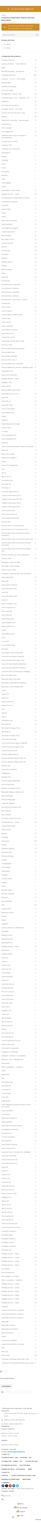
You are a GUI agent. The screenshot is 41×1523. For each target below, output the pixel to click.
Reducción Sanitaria (9, 220)
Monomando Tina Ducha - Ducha (14, 299)
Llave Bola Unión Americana (12, 653)
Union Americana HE (9, 750)
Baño (3, 68)
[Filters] (2, 1499)
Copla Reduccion (7, 634)
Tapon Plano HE (7, 702)
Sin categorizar (7, 132)
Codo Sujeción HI (8, 626)
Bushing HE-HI (7, 943)
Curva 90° (5, 641)
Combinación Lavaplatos (10, 284)
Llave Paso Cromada (9, 330)
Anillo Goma (6, 386)
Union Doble (6, 1093)
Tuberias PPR (6, 145)
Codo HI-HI (5, 1178)
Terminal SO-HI (7, 1037)
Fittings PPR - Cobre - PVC (11, 94)
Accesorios (5, 281)
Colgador (4, 924)
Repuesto (5, 1321)
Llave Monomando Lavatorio (12, 1318)
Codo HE (4, 592)
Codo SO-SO (6, 969)
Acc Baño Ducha (7, 239)
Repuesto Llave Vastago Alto (12, 687)
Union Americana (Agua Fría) (12, 747)
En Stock (7, 48)
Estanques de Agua (8, 86)
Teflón (3, 1029)
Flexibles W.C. (6, 1250)
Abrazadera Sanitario (9, 202)
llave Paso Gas (6, 1003)
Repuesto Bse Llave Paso (10, 679)
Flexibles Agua (7, 1235)
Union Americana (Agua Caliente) (14, 743)
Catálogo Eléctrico (8, 75)
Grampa (4, 443)
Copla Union (6, 428)
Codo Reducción (7, 413)
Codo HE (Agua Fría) (9, 596)
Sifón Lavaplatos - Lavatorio (12, 1067)
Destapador (5, 773)
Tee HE (4, 713)
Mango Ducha (6, 935)
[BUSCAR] (37, 35)
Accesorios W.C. (7, 243)
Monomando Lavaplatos (10, 292)
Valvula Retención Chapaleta (12, 364)
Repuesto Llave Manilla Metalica (13, 683)
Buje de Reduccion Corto (10, 390)
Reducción (5, 1074)
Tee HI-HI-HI (6, 476)
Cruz (3, 637)
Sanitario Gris (6, 852)
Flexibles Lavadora (8, 1246)
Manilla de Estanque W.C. (11, 788)
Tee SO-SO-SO (6, 1025)
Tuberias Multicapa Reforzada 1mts (15, 1359)
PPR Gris (4, 1352)
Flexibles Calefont (8, 1239)
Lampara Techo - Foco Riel (11, 109)
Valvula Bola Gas (7, 1044)
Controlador (6, 867)
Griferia (4, 258)
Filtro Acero (5, 307)
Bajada (4, 156)
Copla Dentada (7, 977)
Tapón (3, 461)
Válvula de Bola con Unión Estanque (15, 555)
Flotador (4, 875)
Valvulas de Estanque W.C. (11, 807)
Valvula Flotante (7, 894)
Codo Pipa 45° (6, 611)
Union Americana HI (9, 514)
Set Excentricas (7, 1333)
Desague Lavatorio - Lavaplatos (13, 1056)
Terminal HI (5, 488)
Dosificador (5, 871)
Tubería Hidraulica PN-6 (10, 507)
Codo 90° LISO (7, 405)
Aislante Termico (7, 60)
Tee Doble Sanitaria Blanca (11, 1126)
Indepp (4, 266)
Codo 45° (4, 205)
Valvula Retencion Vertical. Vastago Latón (17, 367)
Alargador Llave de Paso (10, 562)
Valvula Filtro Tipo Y (9, 360)
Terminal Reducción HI (10, 492)
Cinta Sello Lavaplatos (10, 1048)
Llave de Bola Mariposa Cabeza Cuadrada (17, 446)
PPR (2, 905)
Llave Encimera (7, 999)
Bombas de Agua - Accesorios (12, 71)
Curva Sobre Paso (8, 645)
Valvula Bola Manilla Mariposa (12, 348)
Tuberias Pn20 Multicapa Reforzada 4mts (17, 1363)
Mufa (3, 886)
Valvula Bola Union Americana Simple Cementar (15, 544)
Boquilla (4, 897)
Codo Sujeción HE (8, 622)
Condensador (6, 864)
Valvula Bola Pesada (9, 356)
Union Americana (8, 510)
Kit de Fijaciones (7, 784)
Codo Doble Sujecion (9, 1144)
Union (3, 186)
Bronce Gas (5, 251)
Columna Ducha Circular (11, 818)
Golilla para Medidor (9, 1340)
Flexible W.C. (6, 777)
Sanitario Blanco (7, 848)
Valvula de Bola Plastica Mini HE (13, 758)
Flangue (4, 1306)
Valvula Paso (6, 558)
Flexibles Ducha (7, 1242)
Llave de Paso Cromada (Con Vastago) (15, 1152)
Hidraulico (5, 841)
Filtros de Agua (7, 90)
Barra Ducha (6, 811)
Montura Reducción (9, 675)
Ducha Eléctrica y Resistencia (12, 928)
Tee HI (3, 473)
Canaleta (4, 160)
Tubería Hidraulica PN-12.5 (11, 499)
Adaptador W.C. (7, 371)
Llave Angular (6, 311)
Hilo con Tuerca (7, 992)
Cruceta (4, 431)
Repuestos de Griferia (9, 1329)
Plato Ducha (6, 830)
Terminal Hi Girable (8, 739)
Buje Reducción (7, 577)
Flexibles (4, 254)
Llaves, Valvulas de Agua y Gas (13, 113)
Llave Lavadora (7, 326)
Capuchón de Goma (9, 375)
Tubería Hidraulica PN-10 (11, 495)
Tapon (3, 690)
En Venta (7, 44)
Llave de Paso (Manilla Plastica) (13, 668)
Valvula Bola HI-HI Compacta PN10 (14, 529)
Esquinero (5, 171)
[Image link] (16, 1399)
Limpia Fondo (6, 879)
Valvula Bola (6, 522)
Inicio (3, 15)
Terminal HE (6, 484)
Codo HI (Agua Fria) (9, 604)
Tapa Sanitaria (6, 224)
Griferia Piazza (7, 262)
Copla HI (4, 420)
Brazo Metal (6, 815)
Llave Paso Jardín (8, 337)
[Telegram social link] (17, 1485)
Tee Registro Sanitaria (9, 228)
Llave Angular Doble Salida (11, 315)
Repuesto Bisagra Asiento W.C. (12, 792)
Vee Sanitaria (6, 235)
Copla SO (4, 980)
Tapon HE (5, 694)
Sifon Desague (6, 269)
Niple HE (4, 450)
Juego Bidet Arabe (8, 826)
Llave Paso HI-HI (7, 333)
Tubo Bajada (6, 183)
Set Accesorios (7, 939)
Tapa (3, 179)
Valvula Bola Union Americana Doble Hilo (17, 539)
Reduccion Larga (7, 454)
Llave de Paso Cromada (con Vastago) (15, 671)
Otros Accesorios (7, 1272)
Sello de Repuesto (8, 799)
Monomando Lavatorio (10, 296)
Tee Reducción (7, 480)
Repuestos (5, 1063)
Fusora (4, 916)
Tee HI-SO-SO (6, 1022)
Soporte (4, 175)
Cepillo (4, 860)
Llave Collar (6, 318)
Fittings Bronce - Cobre (10, 194)
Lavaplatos (5, 1269)
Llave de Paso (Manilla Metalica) (13, 664)
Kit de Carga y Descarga (10, 781)
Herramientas (6, 901)
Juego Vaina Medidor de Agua (12, 1344)
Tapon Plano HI (7, 705)
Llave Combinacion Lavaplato (12, 1310)
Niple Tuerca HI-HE (9, 1193)
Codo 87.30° (5, 209)
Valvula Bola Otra (8, 352)
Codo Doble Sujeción (9, 585)
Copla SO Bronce (7, 984)
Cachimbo (5, 950)
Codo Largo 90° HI (8, 607)
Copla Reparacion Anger (10, 424)
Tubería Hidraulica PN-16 (11, 503)
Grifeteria (5, 101)
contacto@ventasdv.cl (16, 1452)
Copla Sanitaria (7, 1111)
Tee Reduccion (7, 1082)
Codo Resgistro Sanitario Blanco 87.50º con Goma (16, 1106)
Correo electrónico (7, 1378)
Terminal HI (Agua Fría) (10, 735)
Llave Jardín (6, 322)
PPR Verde (5, 1355)
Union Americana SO (9, 1223)
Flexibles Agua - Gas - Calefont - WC (15, 98)
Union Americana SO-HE (10, 1040)
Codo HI (4, 600)
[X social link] (6, 1485)
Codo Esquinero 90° (9, 589)
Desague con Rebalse (9, 1052)
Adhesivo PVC (6, 382)
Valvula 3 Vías (6, 345)
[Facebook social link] (2, 1485)
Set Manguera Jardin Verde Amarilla (15, 198)
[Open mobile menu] (9, 9)
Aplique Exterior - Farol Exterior (13, 64)
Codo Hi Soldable (8, 409)
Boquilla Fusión (7, 912)
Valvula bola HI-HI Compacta (12, 525)
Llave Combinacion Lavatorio (12, 1314)
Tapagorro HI (6, 1010)
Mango (4, 882)
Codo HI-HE (5, 965)
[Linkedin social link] (13, 1485)
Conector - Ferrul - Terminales (13, 79)
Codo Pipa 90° (6, 615)
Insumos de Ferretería (10, 105)
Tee (2, 469)
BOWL (3, 920)
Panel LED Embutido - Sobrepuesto (15, 120)
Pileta (3, 217)
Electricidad (6, 83)
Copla (3, 168)
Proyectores (6, 124)
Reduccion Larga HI (9, 458)
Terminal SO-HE (7, 1033)
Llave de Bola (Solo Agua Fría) (12, 660)
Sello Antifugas (7, 796)
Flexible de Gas (7, 988)
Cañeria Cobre (6, 954)
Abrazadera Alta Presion (10, 190)
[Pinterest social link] (10, 1485)
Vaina (3, 273)
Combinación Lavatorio (10, 288)
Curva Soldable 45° (8, 435)
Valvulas (4, 277)
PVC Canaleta (6, 128)
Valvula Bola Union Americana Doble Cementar (15, 534)
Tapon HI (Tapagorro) (9, 465)
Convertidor (5, 973)
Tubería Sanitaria (8, 232)
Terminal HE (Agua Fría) (10, 728)
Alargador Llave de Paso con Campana (16, 574)
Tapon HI (4, 698)
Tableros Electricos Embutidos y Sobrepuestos (13, 137)
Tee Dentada (6, 1018)
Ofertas (4, 117)
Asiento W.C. (6, 766)
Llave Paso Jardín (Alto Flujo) (12, 341)
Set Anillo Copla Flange (10, 566)
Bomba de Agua (7, 856)
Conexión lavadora (8, 1231)
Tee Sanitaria (6, 1133)
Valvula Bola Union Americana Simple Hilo (15, 550)
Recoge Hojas (6, 890)
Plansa (4, 845)
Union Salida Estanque (10, 518)
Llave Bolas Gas (7, 995)
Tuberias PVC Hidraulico (10, 149)
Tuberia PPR (6, 909)
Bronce (4, 247)
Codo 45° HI (6, 401)
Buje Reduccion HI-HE (10, 394)
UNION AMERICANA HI (10, 754)
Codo (3, 164)
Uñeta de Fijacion (8, 803)
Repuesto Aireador (8, 1325)
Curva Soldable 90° (8, 439)
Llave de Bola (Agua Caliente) (12, 656)
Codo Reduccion (7, 619)
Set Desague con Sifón (10, 1276)
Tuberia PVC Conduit (9, 141)
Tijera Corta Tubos (8, 570)
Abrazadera (5, 153)
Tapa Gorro (5, 1007)
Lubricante (5, 1114)
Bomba (4, 833)
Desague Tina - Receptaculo (12, 1059)
